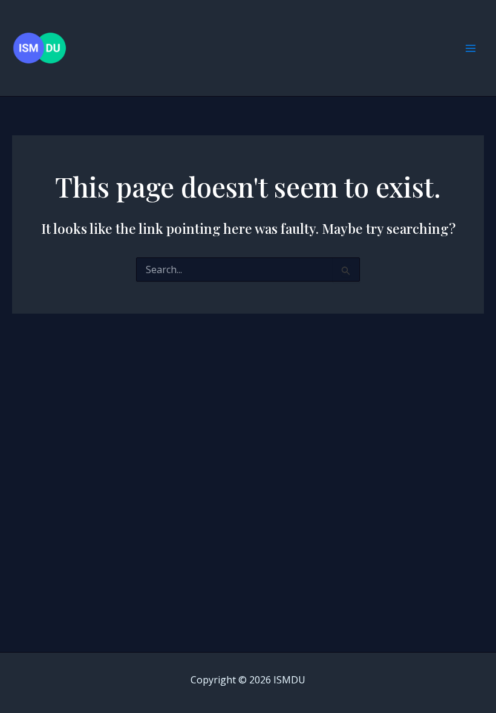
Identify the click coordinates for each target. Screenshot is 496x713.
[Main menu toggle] (470, 48)
